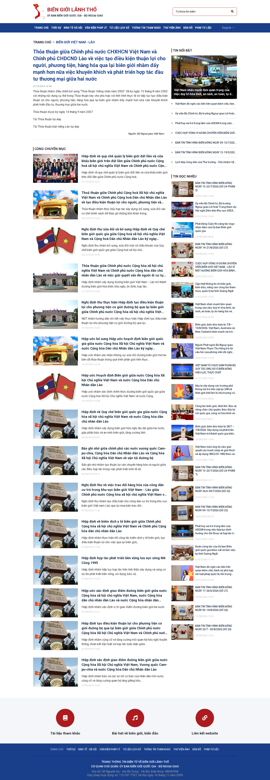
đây (59, 119)
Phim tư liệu (203, 27)
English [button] (227, 27)
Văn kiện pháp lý (96, 27)
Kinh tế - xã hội (87, 749)
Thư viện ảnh (172, 27)
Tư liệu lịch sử (119, 27)
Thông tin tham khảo (146, 27)
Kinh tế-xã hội (73, 27)
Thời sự (56, 27)
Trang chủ (42, 27)
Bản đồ (187, 27)
